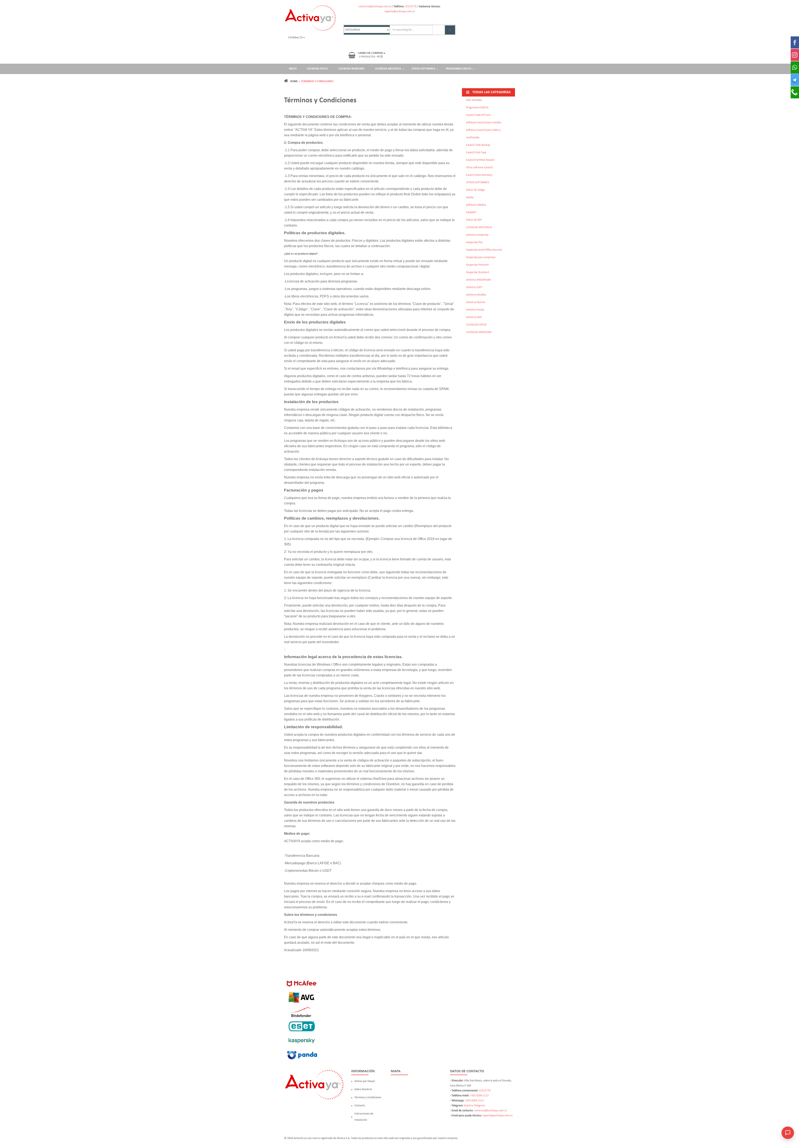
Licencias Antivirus (388, 68)
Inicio (293, 68)
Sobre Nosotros (363, 1089)
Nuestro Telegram (474, 1105)
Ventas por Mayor (364, 1081)
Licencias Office (317, 68)
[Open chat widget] (788, 1133)
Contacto (359, 1105)
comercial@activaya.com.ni (375, 6)
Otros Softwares (423, 68)
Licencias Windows (351, 68)
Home (294, 81)
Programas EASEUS (458, 68)
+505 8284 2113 (479, 1095)
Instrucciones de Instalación (363, 1117)
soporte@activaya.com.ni (400, 11)
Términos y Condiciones (367, 1097)
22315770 (411, 6)
